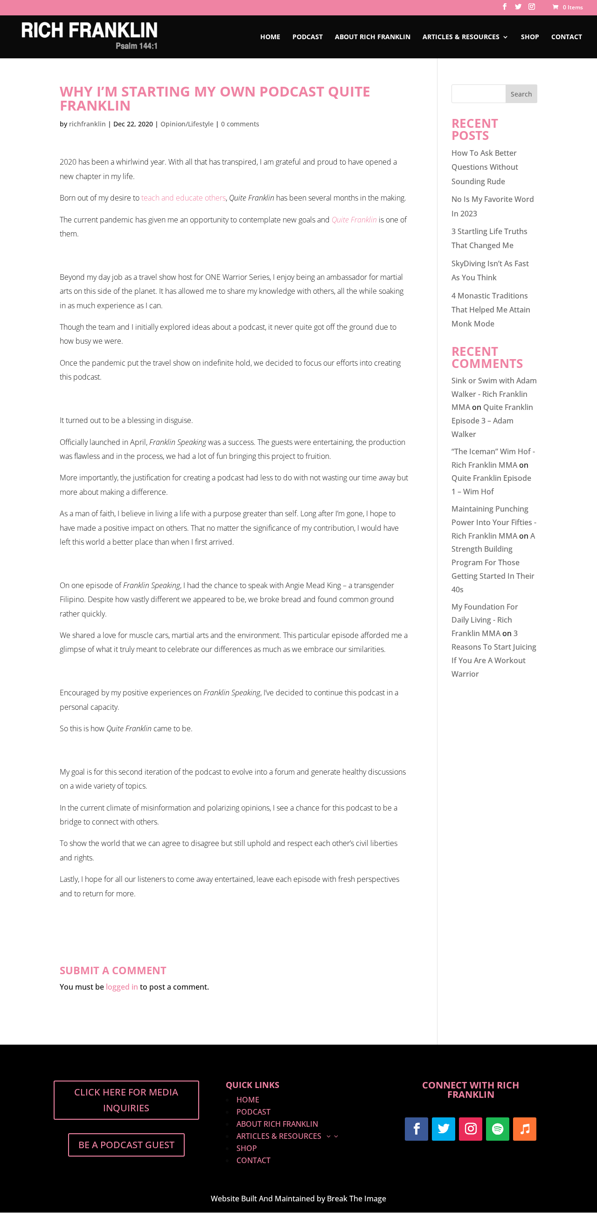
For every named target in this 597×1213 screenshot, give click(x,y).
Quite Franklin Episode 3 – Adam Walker (492, 420)
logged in (122, 987)
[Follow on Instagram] (470, 1129)
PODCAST (307, 37)
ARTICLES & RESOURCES (461, 37)
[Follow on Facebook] (416, 1129)
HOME (270, 37)
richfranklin (87, 123)
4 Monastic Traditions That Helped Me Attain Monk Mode (490, 310)
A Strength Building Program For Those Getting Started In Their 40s (493, 563)
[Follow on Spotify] (497, 1129)
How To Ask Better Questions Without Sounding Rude (484, 167)
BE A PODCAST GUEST (126, 1144)
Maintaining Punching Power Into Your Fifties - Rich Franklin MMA (493, 522)
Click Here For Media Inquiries (126, 1100)
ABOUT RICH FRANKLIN (372, 37)
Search (521, 94)
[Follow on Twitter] (443, 1129)
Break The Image (356, 1198)
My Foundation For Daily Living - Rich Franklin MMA (484, 620)
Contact (566, 37)
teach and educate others (183, 198)
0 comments (240, 123)
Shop (530, 37)
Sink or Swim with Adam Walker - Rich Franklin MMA (494, 394)
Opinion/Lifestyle (187, 123)
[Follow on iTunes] (524, 1129)
